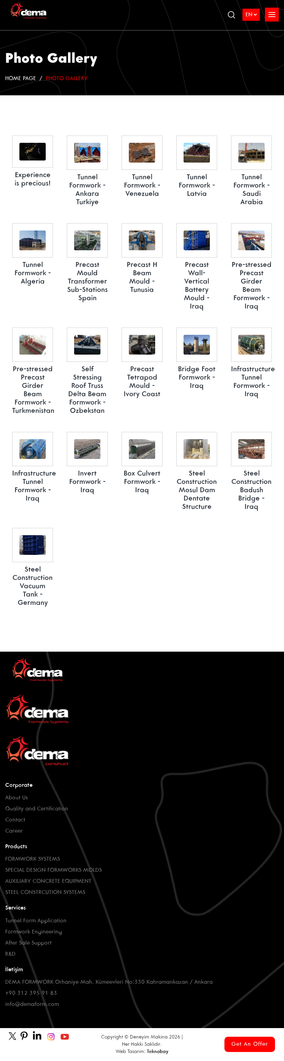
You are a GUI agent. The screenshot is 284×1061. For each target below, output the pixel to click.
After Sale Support (28, 943)
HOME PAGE (20, 78)
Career (14, 831)
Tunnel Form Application (35, 920)
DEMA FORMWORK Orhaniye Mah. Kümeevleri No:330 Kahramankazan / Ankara (109, 982)
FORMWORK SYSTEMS (32, 859)
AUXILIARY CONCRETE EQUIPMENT (48, 881)
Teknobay (157, 1052)
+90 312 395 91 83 (31, 993)
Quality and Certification (36, 808)
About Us (16, 797)
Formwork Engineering (33, 931)
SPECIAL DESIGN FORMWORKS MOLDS (53, 870)
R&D (10, 954)
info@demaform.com (32, 1004)
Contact (15, 820)
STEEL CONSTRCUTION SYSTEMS (45, 892)
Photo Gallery (67, 78)
